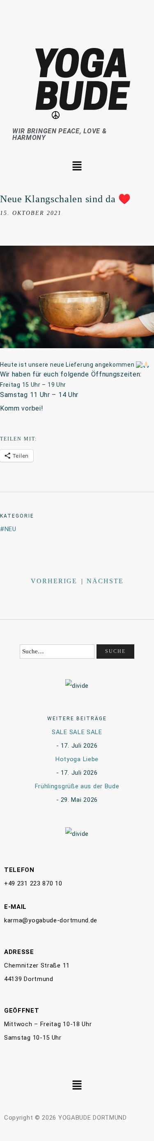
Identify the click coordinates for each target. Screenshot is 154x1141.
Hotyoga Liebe (77, 759)
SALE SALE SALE (77, 732)
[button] (77, 166)
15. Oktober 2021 (31, 213)
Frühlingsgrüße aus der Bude (77, 786)
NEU (10, 529)
